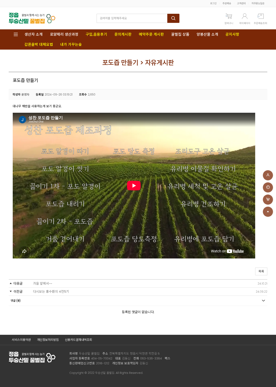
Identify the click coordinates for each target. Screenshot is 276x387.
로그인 (213, 3)
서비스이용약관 (21, 340)
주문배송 (226, 3)
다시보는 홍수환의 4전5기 (51, 291)
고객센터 (241, 3)
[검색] (173, 18)
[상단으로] (268, 212)
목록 (261, 271)
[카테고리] (16, 34)
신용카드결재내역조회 (78, 340)
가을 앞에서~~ (42, 283)
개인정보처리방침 (48, 340)
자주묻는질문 (258, 3)
